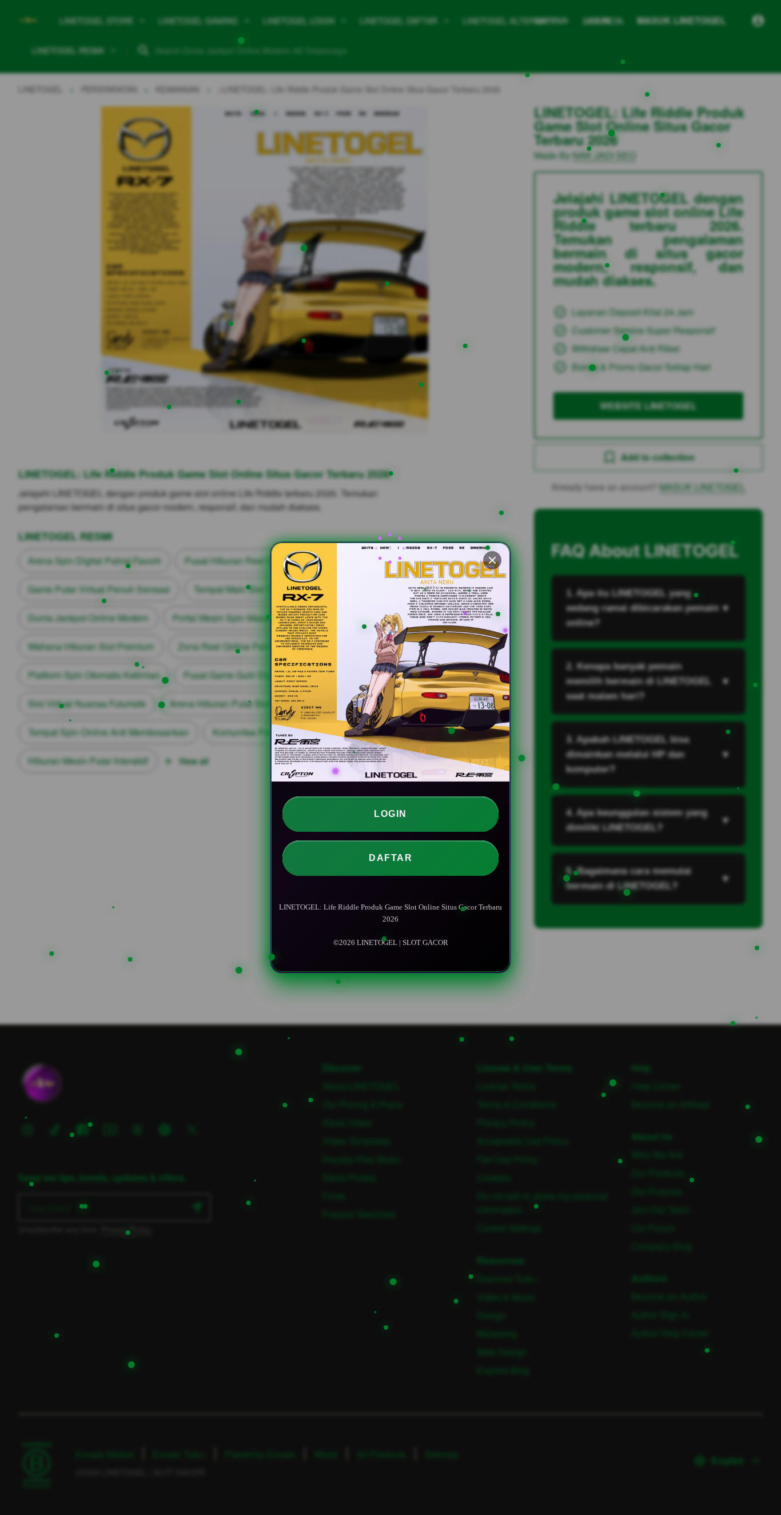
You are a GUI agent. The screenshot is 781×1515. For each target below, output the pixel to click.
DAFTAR (390, 858)
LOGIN (390, 814)
